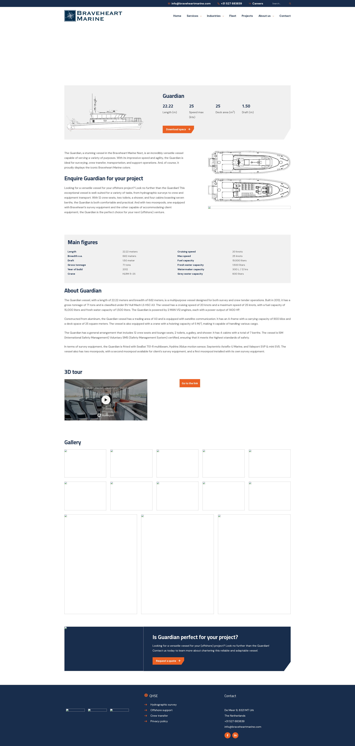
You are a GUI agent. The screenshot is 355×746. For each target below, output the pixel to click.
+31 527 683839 (231, 3)
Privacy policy (159, 721)
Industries (214, 16)
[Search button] (290, 3)
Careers (257, 3)
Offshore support (161, 710)
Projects (247, 16)
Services (192, 16)
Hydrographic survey (163, 704)
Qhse (153, 696)
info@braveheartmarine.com (191, 3)
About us (264, 16)
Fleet (232, 16)
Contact (285, 16)
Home (177, 16)
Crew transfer (159, 715)
